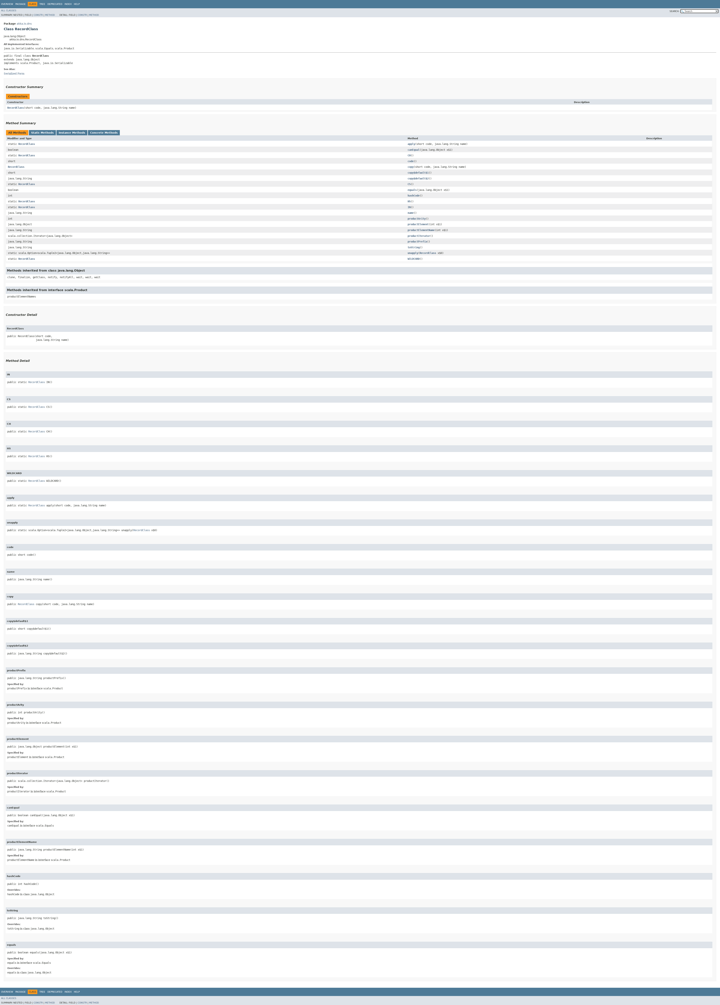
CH (409, 155)
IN (409, 207)
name (411, 212)
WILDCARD (414, 258)
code (411, 161)
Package (20, 4)
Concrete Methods (104, 132)
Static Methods (42, 132)
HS (409, 201)
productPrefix (417, 241)
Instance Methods (72, 132)
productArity (417, 218)
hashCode (414, 195)
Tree (42, 4)
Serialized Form (14, 73)
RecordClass (15, 107)
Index (68, 4)
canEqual (414, 149)
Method (50, 15)
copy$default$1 (418, 172)
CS (409, 184)
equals (412, 189)
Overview (7, 4)
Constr (38, 15)
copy (411, 166)
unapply (413, 252)
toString (414, 247)
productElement (418, 224)
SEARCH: (674, 11)
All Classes (8, 10)
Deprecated (54, 4)
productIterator (419, 235)
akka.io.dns (24, 23)
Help (77, 4)
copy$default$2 (418, 178)
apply (411, 143)
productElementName (421, 230)
